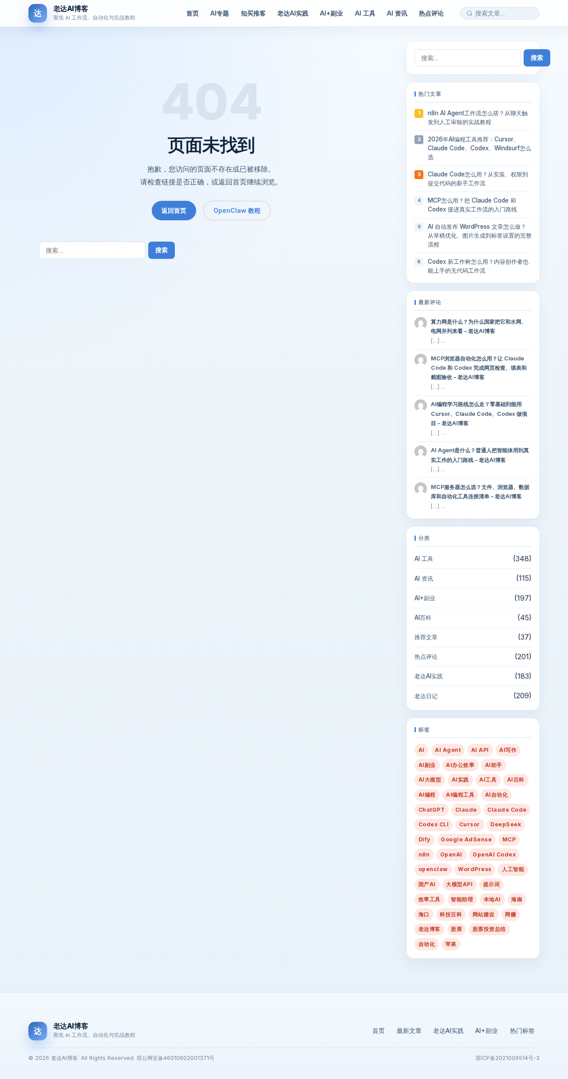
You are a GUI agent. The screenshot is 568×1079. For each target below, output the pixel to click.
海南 (516, 899)
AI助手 (493, 765)
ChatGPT (431, 809)
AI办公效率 (460, 765)
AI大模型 (429, 779)
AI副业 (427, 765)
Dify (424, 839)
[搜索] (469, 13)
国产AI (427, 884)
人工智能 (513, 869)
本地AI (492, 899)
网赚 (510, 914)
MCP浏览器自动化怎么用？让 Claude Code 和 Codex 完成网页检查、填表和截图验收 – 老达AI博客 (479, 367)
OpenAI (451, 854)
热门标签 (522, 1030)
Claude (466, 809)
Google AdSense (466, 839)
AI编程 (427, 794)
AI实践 (460, 779)
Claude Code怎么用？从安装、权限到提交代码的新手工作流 (478, 179)
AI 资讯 (397, 13)
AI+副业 (331, 13)
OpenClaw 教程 (236, 210)
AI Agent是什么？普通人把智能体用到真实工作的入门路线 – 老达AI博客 (480, 455)
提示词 (491, 884)
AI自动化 (496, 794)
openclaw (433, 869)
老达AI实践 (292, 13)
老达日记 (426, 696)
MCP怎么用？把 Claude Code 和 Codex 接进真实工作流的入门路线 (472, 205)
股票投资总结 (489, 929)
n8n (424, 854)
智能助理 (462, 899)
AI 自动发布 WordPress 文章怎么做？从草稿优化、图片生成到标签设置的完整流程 (480, 235)
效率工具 (429, 899)
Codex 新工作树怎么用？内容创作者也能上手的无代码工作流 (478, 266)
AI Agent (448, 750)
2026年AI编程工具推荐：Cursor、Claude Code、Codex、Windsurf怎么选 (479, 148)
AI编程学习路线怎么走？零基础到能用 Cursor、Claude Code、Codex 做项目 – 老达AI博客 (479, 413)
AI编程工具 (460, 794)
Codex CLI (433, 824)
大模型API (459, 884)
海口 (424, 914)
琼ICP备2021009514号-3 (508, 1058)
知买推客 (253, 13)
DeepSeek (505, 824)
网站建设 (484, 914)
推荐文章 (426, 637)
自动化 (426, 944)
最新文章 (409, 1030)
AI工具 (488, 779)
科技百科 (451, 914)
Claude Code (506, 809)
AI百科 (422, 617)
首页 (192, 13)
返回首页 (174, 210)
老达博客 (429, 929)
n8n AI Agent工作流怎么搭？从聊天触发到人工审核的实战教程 (478, 117)
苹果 (451, 944)
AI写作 (508, 750)
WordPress (474, 869)
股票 (456, 929)
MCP (509, 839)
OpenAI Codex (494, 854)
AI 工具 (365, 13)
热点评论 (431, 13)
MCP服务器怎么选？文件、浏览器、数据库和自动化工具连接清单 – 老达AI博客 (480, 492)
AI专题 (219, 13)
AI (421, 750)
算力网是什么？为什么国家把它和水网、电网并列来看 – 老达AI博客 (479, 326)
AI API (480, 750)
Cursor (469, 824)
